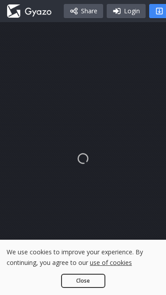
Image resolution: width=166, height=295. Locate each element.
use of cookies (111, 262)
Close (83, 280)
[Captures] (29, 11)
